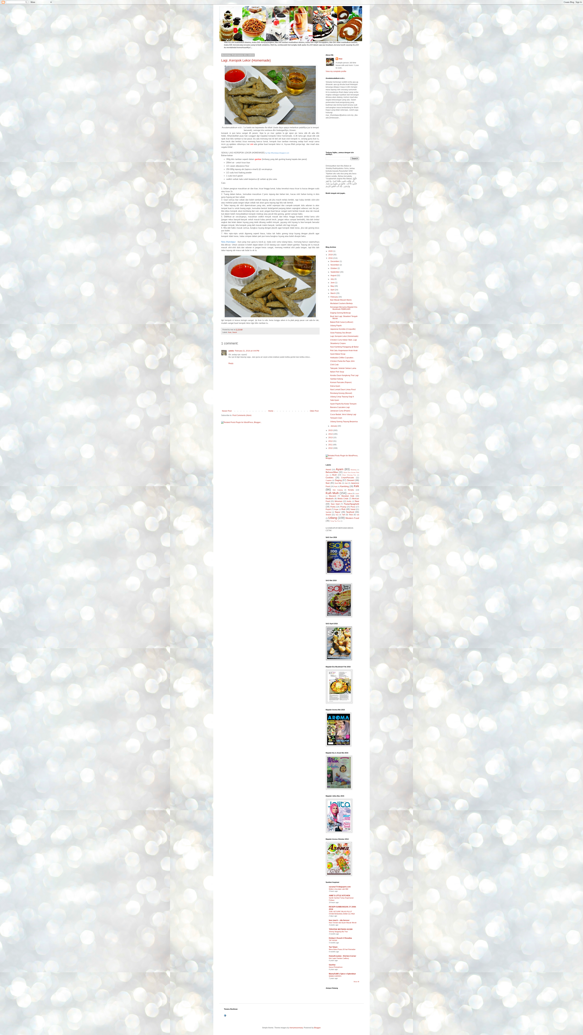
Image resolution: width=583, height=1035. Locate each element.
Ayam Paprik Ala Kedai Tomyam (343, 404)
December (335, 261)
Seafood (350, 512)
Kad (335, 486)
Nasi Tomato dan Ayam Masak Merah (342, 923)
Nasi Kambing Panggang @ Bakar (344, 347)
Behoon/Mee (332, 472)
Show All (356, 981)
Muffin (349, 501)
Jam (346, 483)
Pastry (333, 507)
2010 (330, 448)
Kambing (344, 486)
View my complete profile (336, 71)
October (334, 268)
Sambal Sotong (336, 379)
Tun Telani (333, 947)
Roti (343, 509)
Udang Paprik (336, 326)
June (333, 283)
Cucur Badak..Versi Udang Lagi (343, 414)
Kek (356, 486)
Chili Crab (334, 365)
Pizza (353, 507)
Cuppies (329, 480)
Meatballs (330, 499)
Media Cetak (343, 499)
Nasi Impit (335, 504)
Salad (352, 509)
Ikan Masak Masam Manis (341, 300)
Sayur (337, 512)
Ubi (358, 515)
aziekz (231, 351)
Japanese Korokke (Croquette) (343, 329)
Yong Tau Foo (335, 521)
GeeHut (332, 965)
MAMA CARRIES (335, 976)
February (334, 297)
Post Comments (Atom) (241, 415)
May (332, 286)
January (334, 426)
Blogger (317, 1028)
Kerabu (351, 490)
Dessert (351, 480)
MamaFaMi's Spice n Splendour (342, 974)
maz (340, 59)
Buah (334, 475)
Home (270, 411)
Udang (332, 517)
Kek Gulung (338, 490)
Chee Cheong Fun (349, 475)
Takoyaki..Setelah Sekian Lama (343, 368)
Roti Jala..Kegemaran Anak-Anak (344, 350)
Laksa (349, 493)
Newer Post (227, 411)
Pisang (343, 507)
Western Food (352, 518)
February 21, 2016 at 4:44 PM (247, 351)
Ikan (229, 332)
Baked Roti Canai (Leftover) (341, 322)
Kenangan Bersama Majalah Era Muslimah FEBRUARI (343, 308)
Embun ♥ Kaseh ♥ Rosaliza (340, 938)
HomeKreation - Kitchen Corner (342, 956)
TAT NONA (333, 940)
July (332, 279)
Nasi (357, 501)
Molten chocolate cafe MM (338, 889)
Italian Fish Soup (337, 372)
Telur (351, 515)
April (333, 290)
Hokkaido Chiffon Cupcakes (341, 358)
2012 (330, 441)
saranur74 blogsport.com (340, 887)
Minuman (338, 501)
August (334, 275)
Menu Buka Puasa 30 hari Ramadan (342, 949)
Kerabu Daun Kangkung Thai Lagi (344, 375)
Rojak (336, 509)
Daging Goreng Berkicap (340, 313)
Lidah (357, 493)
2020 (330, 251)
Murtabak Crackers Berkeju (341, 303)
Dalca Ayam (335, 386)
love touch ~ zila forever (339, 920)
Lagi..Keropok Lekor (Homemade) (246, 60)
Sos (337, 515)
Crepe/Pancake (347, 478)
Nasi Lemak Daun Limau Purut (343, 389)
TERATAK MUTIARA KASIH (341, 929)
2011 (330, 445)
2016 (330, 258)
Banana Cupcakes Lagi (340, 407)
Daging (338, 480)
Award (328, 470)
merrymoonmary (296, 1028)
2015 (330, 430)
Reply (230, 363)
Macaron (332, 496)
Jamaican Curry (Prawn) (340, 411)
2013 (330, 437)
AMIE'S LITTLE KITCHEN (339, 896)
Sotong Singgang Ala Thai (338, 931)
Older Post (314, 411)
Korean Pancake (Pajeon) (341, 382)
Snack (234, 332)
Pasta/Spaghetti (351, 504)
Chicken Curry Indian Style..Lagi (343, 340)
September (335, 272)
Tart (343, 515)
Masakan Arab (347, 496)
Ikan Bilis (338, 483)
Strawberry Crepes (338, 343)
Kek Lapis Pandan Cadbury (339, 958)
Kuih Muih (332, 493)
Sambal (328, 512)
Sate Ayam (334, 400)
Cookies (329, 477)
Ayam (339, 469)
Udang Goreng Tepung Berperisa (344, 422)
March (333, 293)
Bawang (353, 469)
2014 (330, 434)
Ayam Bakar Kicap (337, 354)
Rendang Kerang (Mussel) (341, 393)
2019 (330, 255)
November (335, 265)
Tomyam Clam (336, 418)
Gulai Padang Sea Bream (340, 333)
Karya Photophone (336, 967)
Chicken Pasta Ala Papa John (342, 361)
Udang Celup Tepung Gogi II (342, 397)
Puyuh (328, 509)
